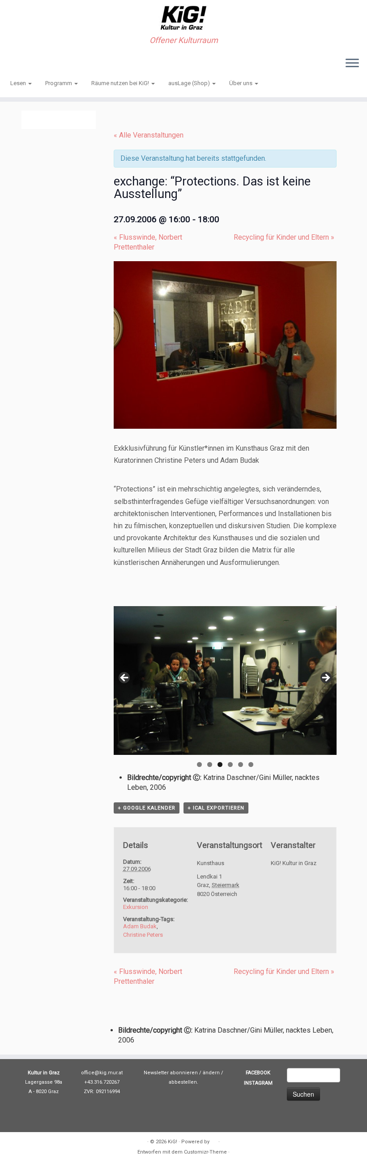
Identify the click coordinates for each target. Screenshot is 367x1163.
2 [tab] (209, 764)
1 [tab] (199, 764)
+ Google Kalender (146, 808)
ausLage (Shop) (189, 83)
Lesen (18, 83)
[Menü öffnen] (352, 63)
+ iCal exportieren (216, 808)
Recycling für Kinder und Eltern (284, 237)
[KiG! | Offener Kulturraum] (183, 17)
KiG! (172, 1142)
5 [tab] (240, 764)
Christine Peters (143, 934)
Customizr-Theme (205, 1152)
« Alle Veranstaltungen (149, 135)
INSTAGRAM (258, 1083)
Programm (59, 83)
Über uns (241, 83)
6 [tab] (250, 764)
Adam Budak (140, 926)
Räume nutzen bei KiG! (120, 83)
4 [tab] (230, 764)
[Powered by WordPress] (214, 1140)
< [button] (125, 678)
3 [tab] (220, 764)
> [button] (325, 678)
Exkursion (135, 907)
